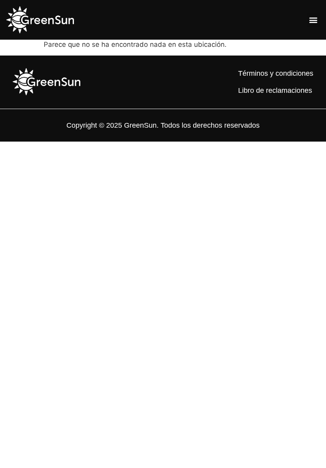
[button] (313, 20)
